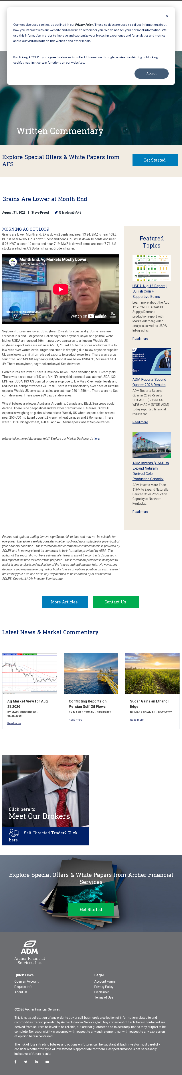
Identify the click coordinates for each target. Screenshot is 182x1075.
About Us (20, 992)
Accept (151, 73)
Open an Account (26, 981)
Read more (140, 338)
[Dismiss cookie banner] (167, 16)
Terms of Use (103, 997)
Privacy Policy (103, 987)
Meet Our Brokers (39, 813)
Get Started (155, 160)
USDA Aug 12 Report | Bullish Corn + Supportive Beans (150, 291)
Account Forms (105, 981)
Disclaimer (101, 992)
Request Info (23, 987)
